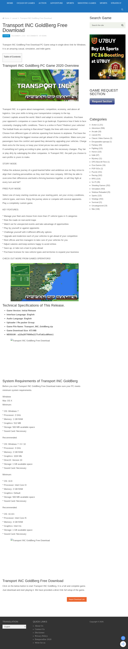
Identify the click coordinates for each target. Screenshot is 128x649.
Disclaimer (39, 632)
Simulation (96, 189)
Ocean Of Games (26, 3)
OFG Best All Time (99, 162)
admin (44, 36)
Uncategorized (98, 206)
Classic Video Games (101, 138)
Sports (70, 3)
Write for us (40, 643)
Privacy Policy (41, 636)
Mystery (95, 158)
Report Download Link (77, 599)
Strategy (116, 3)
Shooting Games (87, 3)
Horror (94, 152)
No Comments (32, 36)
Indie (94, 155)
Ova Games (97, 165)
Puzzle (94, 172)
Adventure (56, 3)
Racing (94, 175)
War (93, 209)
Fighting (95, 148)
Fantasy (95, 145)
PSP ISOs (96, 168)
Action (42, 3)
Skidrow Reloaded (99, 192)
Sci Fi (94, 182)
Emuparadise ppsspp (100, 142)
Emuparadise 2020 (43, 639)
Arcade (95, 131)
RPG (94, 179)
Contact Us (40, 629)
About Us (39, 626)
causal (6, 36)
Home (10, 3)
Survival (95, 202)
